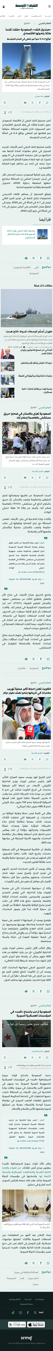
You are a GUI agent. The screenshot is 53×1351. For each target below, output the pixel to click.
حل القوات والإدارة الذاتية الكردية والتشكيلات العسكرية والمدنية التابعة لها (26, 1170)
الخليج (27, 21)
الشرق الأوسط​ (36, 14)
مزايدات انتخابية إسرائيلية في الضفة (35, 373)
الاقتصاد (11, 14)
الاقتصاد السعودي (22, 265)
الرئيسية (48, 14)
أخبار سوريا (33, 1275)
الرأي (19, 14)
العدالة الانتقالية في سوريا (26, 1270)
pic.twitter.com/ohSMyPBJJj (31, 569)
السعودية (34, 271)
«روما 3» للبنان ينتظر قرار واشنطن (36, 360)
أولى (36, 265)
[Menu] (50, 5)
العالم (26, 14)
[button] (26, 1031)
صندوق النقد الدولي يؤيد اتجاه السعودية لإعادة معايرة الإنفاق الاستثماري (21, 232)
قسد (22, 1275)
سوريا (35, 1281)
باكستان (22, 665)
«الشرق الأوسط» (37, 469)
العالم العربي (44, 21)
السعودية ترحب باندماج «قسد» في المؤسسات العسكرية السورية (30, 1011)
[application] (26, 1031)
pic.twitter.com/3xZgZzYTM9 (30, 1138)
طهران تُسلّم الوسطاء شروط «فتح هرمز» (29, 329)
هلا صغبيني (39, 94)
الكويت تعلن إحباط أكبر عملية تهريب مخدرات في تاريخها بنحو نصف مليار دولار (27, 688)
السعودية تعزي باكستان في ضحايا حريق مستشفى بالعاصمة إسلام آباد (27, 413)
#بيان (42, 540)
